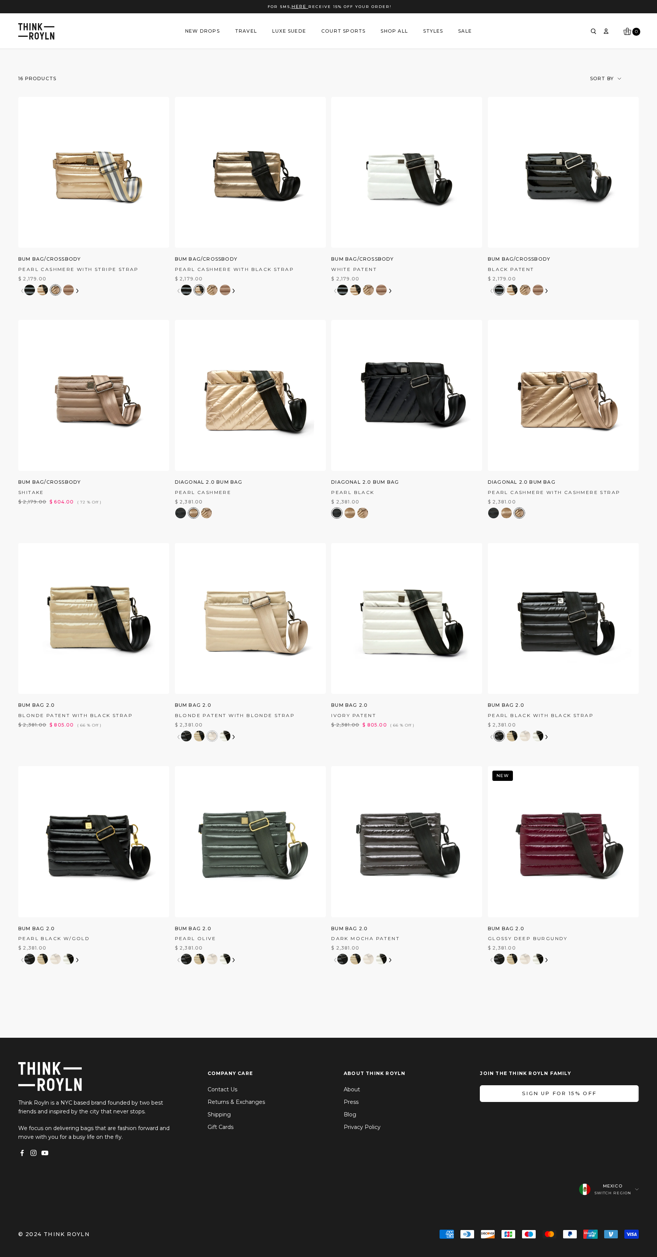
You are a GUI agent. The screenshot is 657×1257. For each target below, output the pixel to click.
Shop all (394, 31)
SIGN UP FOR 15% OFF (559, 1093)
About (352, 1089)
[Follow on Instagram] (33, 1153)
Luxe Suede (289, 31)
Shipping (219, 1114)
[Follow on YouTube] (45, 1153)
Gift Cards (220, 1127)
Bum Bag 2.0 (36, 705)
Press (351, 1102)
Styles (433, 31)
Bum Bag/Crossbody (49, 259)
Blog (350, 1114)
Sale (465, 31)
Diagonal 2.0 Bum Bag (209, 482)
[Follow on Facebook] (22, 1153)
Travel (246, 31)
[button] (29, 290)
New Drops (202, 31)
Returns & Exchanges (236, 1102)
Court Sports (343, 31)
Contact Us (222, 1089)
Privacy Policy (362, 1127)
